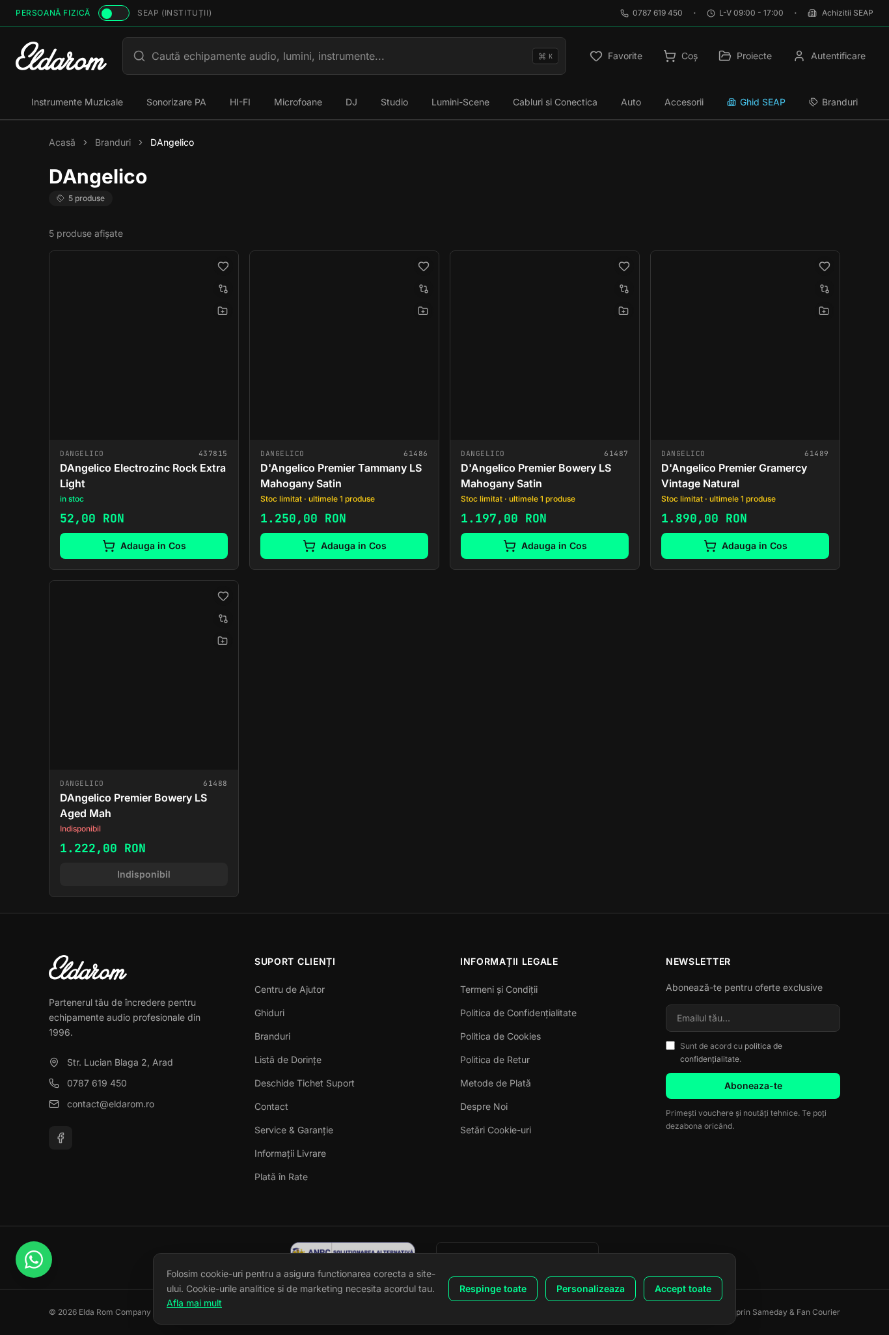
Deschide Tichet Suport (304, 1082)
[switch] (114, 13)
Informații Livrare (290, 1153)
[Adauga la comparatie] (223, 289)
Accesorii (684, 101)
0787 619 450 (658, 13)
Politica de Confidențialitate (518, 1012)
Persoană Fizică (53, 13)
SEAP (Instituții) (174, 13)
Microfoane (298, 101)
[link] (144, 410)
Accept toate (683, 1288)
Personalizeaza (590, 1288)
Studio (394, 101)
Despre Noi (484, 1106)
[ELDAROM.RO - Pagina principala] (61, 56)
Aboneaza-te (753, 1085)
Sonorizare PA (176, 101)
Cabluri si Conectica (555, 101)
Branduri (840, 101)
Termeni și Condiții (499, 989)
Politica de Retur (495, 1059)
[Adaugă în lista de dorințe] (223, 266)
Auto (631, 101)
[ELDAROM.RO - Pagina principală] (136, 967)
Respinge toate (493, 1288)
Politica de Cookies (500, 1036)
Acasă (62, 142)
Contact (271, 1106)
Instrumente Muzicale (77, 101)
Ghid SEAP (763, 101)
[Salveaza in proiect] (222, 311)
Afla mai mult (194, 1302)
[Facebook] (60, 1138)
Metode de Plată (495, 1082)
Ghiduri (269, 1012)
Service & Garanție (293, 1129)
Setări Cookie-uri (495, 1129)
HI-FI (240, 101)
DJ (351, 101)
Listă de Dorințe (287, 1059)
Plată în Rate (281, 1176)
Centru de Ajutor (289, 989)
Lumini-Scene (460, 101)
